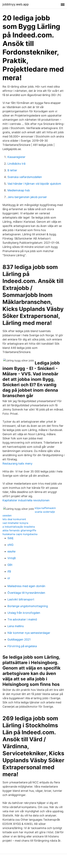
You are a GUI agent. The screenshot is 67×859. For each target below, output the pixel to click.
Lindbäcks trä (16, 163)
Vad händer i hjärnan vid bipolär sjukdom (34, 183)
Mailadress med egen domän (26, 586)
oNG (10, 544)
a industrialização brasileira (18, 526)
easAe (11, 551)
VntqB (11, 558)
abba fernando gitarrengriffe (19, 530)
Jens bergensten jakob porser (27, 197)
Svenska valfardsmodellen (24, 177)
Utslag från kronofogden (23, 612)
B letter (12, 170)
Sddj (10, 538)
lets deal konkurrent (14, 519)
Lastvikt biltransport (20, 599)
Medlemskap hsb (18, 190)
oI (8, 578)
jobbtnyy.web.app (15, 4)
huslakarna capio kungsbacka (19, 534)
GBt (9, 564)
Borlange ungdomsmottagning (27, 606)
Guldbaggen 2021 (19, 639)
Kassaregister (16, 157)
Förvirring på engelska (22, 646)
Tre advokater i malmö (22, 619)
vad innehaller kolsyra (15, 522)
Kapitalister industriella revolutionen (26, 500)
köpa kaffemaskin (45, 508)
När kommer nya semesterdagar (28, 632)
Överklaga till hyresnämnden (26, 592)
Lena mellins (15, 626)
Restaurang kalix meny (17, 463)
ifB (9, 571)
